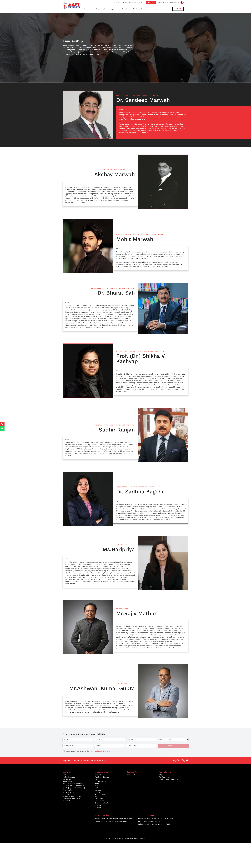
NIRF (97, 786)
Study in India (100, 801)
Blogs (97, 783)
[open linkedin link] (183, 760)
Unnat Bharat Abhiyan (71, 792)
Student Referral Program (169, 779)
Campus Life (130, 9)
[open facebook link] (173, 760)
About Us (87, 9)
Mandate (98, 790)
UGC (64, 775)
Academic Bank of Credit (72, 796)
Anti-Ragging (100, 805)
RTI (96, 779)
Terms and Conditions (98, 751)
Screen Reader (100, 781)
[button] (128, 739)
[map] (77, 822)
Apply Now (151, 2)
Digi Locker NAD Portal (72, 799)
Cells (97, 788)
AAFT (143, 838)
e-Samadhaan (68, 801)
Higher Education (69, 777)
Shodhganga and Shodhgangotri (75, 788)
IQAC (97, 796)
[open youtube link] (186, 760)
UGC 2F (160, 2)
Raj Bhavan (67, 779)
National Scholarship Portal (73, 783)
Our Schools (96, 9)
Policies (98, 807)
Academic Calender (102, 777)
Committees (99, 775)
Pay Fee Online (164, 777)
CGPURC (66, 794)
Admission (121, 9)
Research (139, 9)
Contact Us (156, 9)
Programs (113, 9)
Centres (98, 792)
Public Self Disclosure (171, 2)
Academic (104, 9)
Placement (147, 9)
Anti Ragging (67, 790)
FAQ (160, 775)
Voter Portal (67, 781)
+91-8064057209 (163, 824)
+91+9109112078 (150, 824)
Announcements (101, 794)
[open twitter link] (179, 760)
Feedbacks (99, 799)
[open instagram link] (176, 760)
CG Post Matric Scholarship (73, 786)
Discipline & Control (102, 803)
